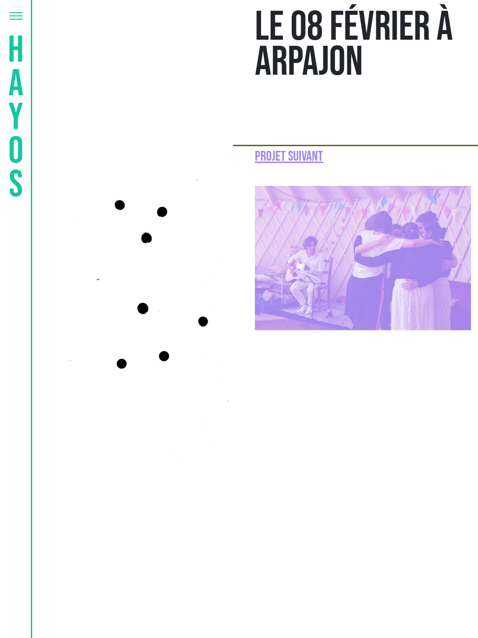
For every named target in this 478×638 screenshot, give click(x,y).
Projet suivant (289, 156)
